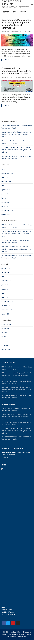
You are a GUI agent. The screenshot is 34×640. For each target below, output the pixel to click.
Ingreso (4, 337)
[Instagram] (18, 623)
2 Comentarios (26, 31)
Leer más (6, 60)
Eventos (4, 332)
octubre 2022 (6, 181)
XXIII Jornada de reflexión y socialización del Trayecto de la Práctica (16, 127)
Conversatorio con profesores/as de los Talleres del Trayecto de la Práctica (16, 71)
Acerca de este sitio (8, 455)
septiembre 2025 (7, 173)
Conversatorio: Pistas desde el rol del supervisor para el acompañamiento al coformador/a (16, 24)
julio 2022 (4, 185)
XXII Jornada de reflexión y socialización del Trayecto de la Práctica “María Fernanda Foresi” (16, 134)
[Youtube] (13, 623)
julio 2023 (4, 177)
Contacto (4, 457)
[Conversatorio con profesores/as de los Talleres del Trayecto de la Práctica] (17, 86)
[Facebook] (4, 623)
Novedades (5, 345)
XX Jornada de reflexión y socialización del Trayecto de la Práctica (16, 142)
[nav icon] (32, 4)
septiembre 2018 (7, 210)
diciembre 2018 (6, 206)
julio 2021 (4, 194)
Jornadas (4, 341)
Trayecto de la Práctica (11, 2)
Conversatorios (16, 31)
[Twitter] (8, 623)
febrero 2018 (5, 214)
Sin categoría (6, 349)
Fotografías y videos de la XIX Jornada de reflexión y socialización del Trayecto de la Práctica (16, 149)
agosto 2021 (5, 190)
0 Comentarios (26, 77)
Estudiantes (5, 328)
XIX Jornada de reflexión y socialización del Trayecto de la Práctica (16, 157)
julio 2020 (4, 198)
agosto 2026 (5, 169)
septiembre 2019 (7, 202)
